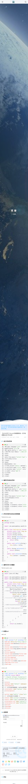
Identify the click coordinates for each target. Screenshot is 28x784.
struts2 (11, 742)
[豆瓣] (15, 761)
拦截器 (18, 742)
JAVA (25, 437)
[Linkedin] (18, 761)
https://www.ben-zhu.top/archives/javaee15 (12, 750)
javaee (5, 742)
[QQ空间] (6, 761)
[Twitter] (24, 761)
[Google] (3, 764)
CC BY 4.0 (6, 756)
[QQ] (3, 761)
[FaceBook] (21, 761)
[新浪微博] (12, 761)
